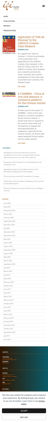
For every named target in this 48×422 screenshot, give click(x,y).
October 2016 (8, 304)
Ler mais (21, 86)
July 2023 (7, 228)
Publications (9, 21)
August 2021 (8, 246)
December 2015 (9, 325)
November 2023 (9, 225)
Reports (6, 26)
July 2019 (7, 268)
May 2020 (7, 257)
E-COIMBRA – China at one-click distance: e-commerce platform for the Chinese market (31, 98)
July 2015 (7, 336)
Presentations (9, 30)
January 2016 (8, 321)
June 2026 (7, 203)
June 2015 (7, 339)
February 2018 (9, 282)
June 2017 (7, 289)
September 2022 (9, 235)
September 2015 (9, 332)
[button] (43, 6)
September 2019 (9, 264)
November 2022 (9, 232)
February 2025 (9, 218)
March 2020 (8, 261)
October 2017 (8, 286)
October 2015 (8, 329)
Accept (24, 410)
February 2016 (9, 318)
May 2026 (7, 207)
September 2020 (9, 250)
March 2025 (8, 214)
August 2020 (8, 253)
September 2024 (9, 221)
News (5, 16)
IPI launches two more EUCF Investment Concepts (21, 176)
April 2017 (7, 293)
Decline (24, 417)
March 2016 (8, 314)
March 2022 (8, 243)
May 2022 (7, 239)
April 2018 (7, 278)
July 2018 (7, 275)
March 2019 (8, 271)
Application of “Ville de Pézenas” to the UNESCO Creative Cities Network (31, 41)
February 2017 (9, 300)
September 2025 (9, 210)
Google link (6, 384)
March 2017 (8, 296)
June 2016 (7, 307)
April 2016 (7, 311)
